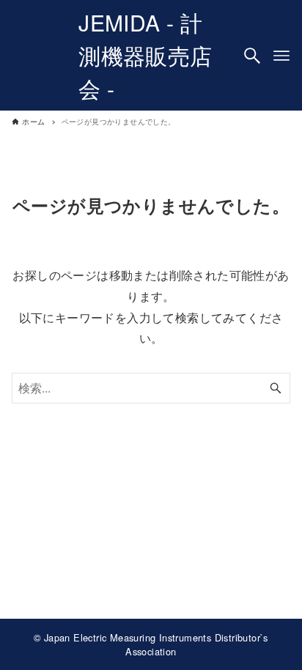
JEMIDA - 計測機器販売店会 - (145, 55)
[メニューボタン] (281, 55)
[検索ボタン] (252, 55)
